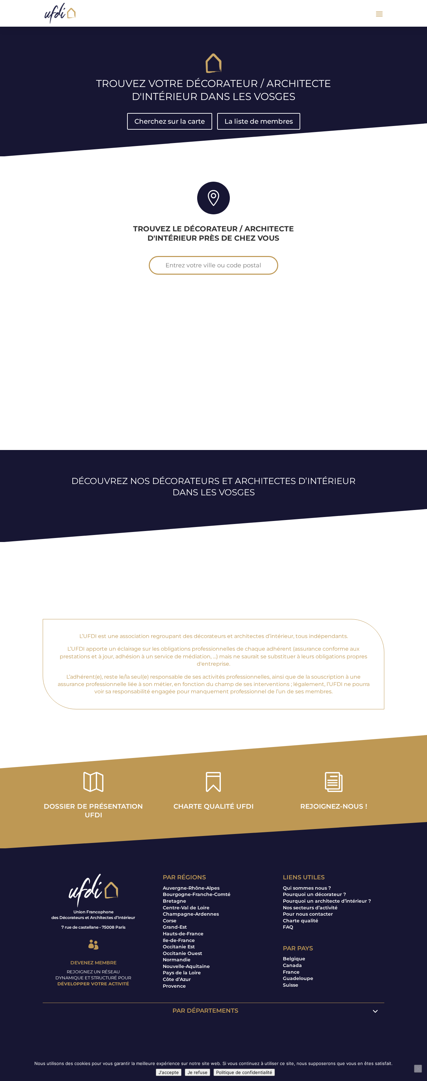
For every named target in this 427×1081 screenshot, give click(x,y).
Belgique (294, 959)
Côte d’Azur (177, 979)
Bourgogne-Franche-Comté (197, 894)
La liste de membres (259, 121)
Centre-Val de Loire (186, 908)
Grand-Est (175, 927)
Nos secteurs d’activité (310, 908)
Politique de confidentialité (244, 1072)
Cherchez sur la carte (169, 121)
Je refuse (197, 1072)
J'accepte (168, 1072)
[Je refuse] (418, 1069)
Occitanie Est (179, 947)
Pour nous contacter (308, 914)
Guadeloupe (298, 978)
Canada (292, 965)
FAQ (288, 927)
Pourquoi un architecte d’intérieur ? (327, 901)
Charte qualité (300, 921)
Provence (174, 986)
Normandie (176, 960)
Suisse (290, 985)
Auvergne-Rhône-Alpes (191, 888)
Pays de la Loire (182, 973)
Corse (169, 921)
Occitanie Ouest (182, 953)
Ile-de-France (179, 940)
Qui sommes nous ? (307, 888)
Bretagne (174, 901)
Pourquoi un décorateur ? (314, 894)
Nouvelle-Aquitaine (186, 966)
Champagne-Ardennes (191, 914)
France (291, 972)
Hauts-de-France (183, 934)
